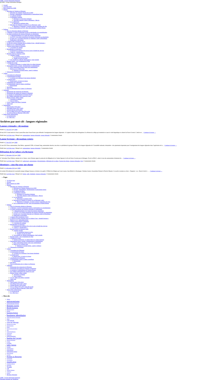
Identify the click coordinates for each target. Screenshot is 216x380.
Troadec (9, 367)
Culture (5, 73)
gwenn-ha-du (9, 333)
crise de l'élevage (13, 322)
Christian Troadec (15, 55)
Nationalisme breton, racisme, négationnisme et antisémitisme (23, 66)
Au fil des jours (7, 6)
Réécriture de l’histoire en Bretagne (16, 11)
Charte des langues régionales (13, 317)
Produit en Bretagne (14, 357)
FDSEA (8, 327)
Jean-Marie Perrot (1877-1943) (15, 108)
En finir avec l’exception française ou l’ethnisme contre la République (28, 38)
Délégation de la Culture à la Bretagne (16, 152)
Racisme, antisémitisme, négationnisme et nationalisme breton (26, 14)
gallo (28, 174)
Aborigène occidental (16, 99)
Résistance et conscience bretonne (23, 18)
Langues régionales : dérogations (14, 126)
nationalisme (10, 350)
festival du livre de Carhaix (12, 328)
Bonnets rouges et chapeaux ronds (16, 53)
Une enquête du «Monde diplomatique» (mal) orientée (24, 59)
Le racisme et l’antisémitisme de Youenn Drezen (19, 94)
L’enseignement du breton (14, 76)
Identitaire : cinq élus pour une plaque (16, 165)
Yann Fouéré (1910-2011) (14, 106)
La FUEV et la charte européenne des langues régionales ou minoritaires (29, 37)
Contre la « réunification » (17, 52)
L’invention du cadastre (16, 47)
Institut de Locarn (14, 338)
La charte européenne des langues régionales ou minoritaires (23, 34)
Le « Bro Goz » (11, 117)
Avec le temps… (14, 100)
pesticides (8, 354)
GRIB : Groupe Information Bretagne (10, 0)
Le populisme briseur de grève (22, 56)
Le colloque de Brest (15, 15)
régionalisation (9, 360)
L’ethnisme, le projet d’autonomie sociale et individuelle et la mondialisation (27, 32)
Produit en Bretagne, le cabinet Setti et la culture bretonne (25, 64)
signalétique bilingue (11, 363)
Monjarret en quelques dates (21, 23)
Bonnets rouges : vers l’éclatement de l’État (18, 61)
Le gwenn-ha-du (11, 116)
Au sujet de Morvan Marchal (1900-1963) (18, 113)
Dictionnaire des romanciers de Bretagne (17, 91)
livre (82, 161)
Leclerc (8, 341)
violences (9, 371)
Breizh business (12, 308)
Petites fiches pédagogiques (10, 114)
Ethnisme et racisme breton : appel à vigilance (26, 70)
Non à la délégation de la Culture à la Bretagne (19, 88)
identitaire (32, 174)
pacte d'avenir (10, 353)
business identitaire (16, 315)
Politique (5, 29)
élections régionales (12, 375)
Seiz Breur (9, 87)
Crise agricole (10, 320)
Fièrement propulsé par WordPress (9, 379)
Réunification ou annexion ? (14, 49)
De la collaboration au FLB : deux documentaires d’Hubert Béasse (28, 28)
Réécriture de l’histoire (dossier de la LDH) (21, 12)
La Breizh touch (11, 79)
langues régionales (35, 135)
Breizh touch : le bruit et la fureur (19, 81)
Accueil (5, 5)
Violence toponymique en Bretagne (16, 46)
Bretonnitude (13, 85)
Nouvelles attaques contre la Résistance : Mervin (26, 20)
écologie (8, 373)
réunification (11, 362)
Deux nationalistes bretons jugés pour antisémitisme (24, 67)
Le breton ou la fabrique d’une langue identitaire (23, 78)
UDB (8, 368)
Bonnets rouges (13, 306)
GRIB (15, 129)
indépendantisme (11, 336)
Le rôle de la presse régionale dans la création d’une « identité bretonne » (26, 43)
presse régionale (45, 135)
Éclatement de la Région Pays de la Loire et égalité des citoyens (27, 50)
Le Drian (9, 343)
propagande (9, 358)
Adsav (8, 299)
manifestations (10, 348)
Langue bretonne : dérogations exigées (16, 139)
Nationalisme (6, 105)
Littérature (6, 90)
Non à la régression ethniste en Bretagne (17, 31)
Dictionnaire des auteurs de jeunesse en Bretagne (20, 93)
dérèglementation (10, 325)
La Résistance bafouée (16, 17)
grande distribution (11, 331)
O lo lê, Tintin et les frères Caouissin (16, 102)
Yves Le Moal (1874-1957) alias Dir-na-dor (18, 111)
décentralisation (41, 161)
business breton (12, 313)
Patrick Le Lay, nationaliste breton (16, 44)
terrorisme (9, 365)
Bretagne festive (10, 309)
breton (24, 174)
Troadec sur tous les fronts (20, 58)
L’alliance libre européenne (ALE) (16, 41)
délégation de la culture (52, 161)
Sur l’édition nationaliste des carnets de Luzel (19, 96)
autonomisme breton (13, 303)
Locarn (9, 347)
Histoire (5, 9)
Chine (8, 319)
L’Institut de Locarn (12, 62)
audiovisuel (26, 161)
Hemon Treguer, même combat (15, 97)
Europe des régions (64, 161)
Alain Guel (10, 103)
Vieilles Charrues (11, 370)
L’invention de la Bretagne (14, 75)
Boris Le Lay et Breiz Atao (17, 69)
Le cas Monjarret (14, 22)
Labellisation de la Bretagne (14, 82)
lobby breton (11, 345)
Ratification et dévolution (17, 40)
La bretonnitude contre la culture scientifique (18, 84)
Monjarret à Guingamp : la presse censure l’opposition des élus (30, 26)
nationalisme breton (12, 351)
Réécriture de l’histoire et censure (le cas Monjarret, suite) (25, 25)
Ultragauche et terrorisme (13, 72)
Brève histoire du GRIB (9, 8)
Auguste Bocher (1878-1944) (14, 110)
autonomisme (26, 135)
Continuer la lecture (150, 132)
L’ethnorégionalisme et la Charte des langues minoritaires (25, 35)
